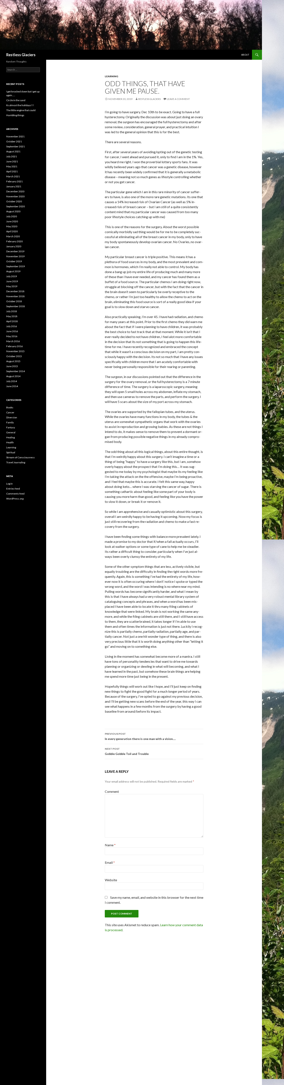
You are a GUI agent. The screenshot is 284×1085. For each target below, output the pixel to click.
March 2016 (13, 341)
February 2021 (14, 181)
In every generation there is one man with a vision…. (140, 736)
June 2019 (12, 281)
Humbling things (15, 115)
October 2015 (14, 356)
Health (10, 442)
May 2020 (11, 226)
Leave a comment (178, 99)
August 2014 (13, 376)
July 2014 (11, 381)
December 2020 (15, 191)
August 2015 (13, 361)
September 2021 (15, 146)
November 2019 (15, 256)
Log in (9, 483)
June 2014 (12, 386)
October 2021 (14, 141)
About (245, 54)
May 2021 (11, 166)
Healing (10, 437)
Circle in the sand (15, 100)
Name (110, 845)
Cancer (10, 412)
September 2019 (15, 266)
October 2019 (14, 261)
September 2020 (15, 206)
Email (110, 862)
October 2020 (14, 201)
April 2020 (12, 231)
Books (9, 407)
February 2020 (14, 241)
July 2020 (11, 216)
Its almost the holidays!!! (20, 105)
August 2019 (13, 271)
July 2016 (11, 326)
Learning (111, 76)
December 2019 (15, 251)
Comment (112, 791)
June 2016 (12, 331)
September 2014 (15, 371)
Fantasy (10, 427)
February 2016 (14, 346)
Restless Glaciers (21, 54)
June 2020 (12, 221)
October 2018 (14, 301)
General (10, 432)
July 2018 (11, 311)
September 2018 (15, 306)
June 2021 (12, 161)
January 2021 (13, 186)
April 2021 (12, 171)
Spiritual (10, 452)
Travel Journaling (15, 462)
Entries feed (13, 488)
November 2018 (15, 296)
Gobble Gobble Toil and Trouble (127, 751)
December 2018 (15, 291)
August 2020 (13, 211)
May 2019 (11, 286)
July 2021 (11, 156)
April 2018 (12, 321)
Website (111, 880)
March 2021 (13, 176)
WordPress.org (14, 498)
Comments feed (15, 493)
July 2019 (11, 276)
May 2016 (11, 336)
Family (10, 422)
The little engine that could (21, 110)
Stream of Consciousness (20, 457)
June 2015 (12, 366)
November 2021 (15, 136)
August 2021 (13, 151)
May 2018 (11, 316)
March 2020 (13, 236)
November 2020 (15, 196)
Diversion (11, 417)
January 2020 (13, 246)
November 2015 (15, 351)
